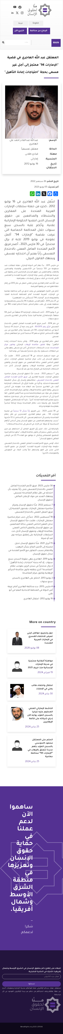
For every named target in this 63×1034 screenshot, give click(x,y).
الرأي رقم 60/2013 (42, 327)
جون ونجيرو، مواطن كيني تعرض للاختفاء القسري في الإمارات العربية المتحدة (40, 638)
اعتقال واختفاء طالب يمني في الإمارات (42, 687)
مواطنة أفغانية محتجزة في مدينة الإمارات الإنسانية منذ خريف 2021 (40, 664)
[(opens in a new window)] (20, 8)
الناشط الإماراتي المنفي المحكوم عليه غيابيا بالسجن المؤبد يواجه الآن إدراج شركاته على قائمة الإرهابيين (40, 715)
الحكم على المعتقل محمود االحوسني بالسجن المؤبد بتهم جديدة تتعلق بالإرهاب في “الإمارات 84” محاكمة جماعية (40, 748)
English (36, 23)
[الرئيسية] (39, 10)
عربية (20, 23)
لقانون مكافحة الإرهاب (34, 345)
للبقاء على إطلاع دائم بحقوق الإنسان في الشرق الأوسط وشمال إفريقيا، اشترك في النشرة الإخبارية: (31, 970)
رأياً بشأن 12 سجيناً (21, 411)
